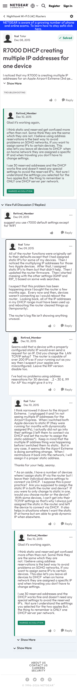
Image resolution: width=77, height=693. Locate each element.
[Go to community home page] (19, 6)
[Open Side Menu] (5, 6)
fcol (16, 36)
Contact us (38, 665)
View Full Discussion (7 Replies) (25, 205)
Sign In (67, 6)
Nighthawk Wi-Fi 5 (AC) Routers (26, 16)
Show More (14, 83)
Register (54, 6)
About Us (38, 662)
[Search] (43, 6)
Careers (38, 668)
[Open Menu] (71, 16)
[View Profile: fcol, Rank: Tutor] (7, 38)
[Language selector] (34, 6)
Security (38, 670)
